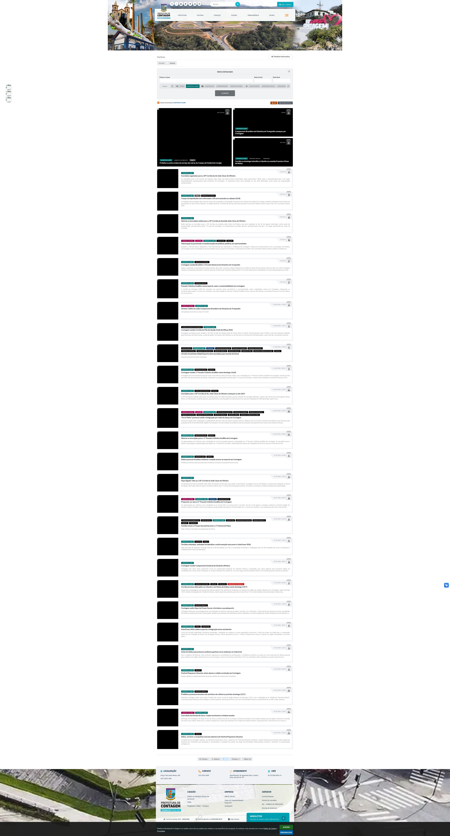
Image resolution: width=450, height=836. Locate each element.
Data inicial (258, 77)
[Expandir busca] (289, 71)
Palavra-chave (164, 77)
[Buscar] (237, 4)
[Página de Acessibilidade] (199, 4)
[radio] (180, 86)
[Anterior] (172, 86)
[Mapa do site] (195, 4)
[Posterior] (288, 86)
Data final (276, 77)
